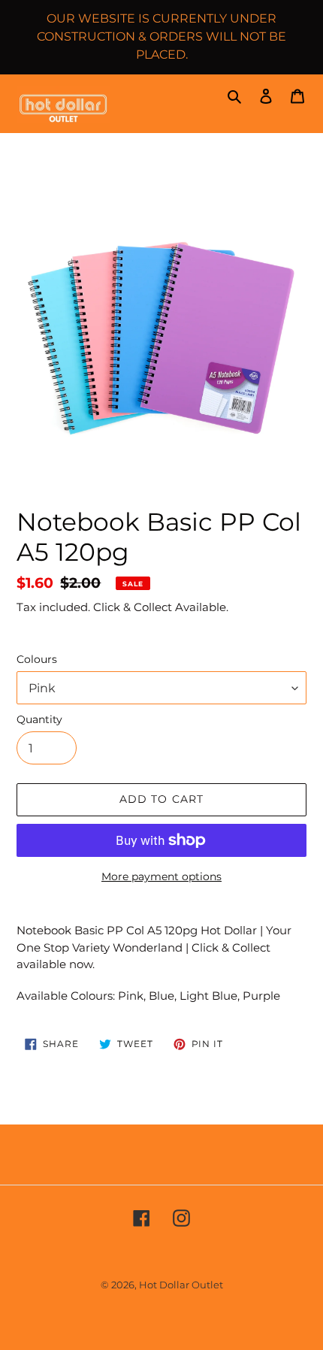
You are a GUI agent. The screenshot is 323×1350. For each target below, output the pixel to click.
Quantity (39, 719)
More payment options (161, 876)
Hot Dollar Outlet (181, 1285)
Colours (37, 659)
